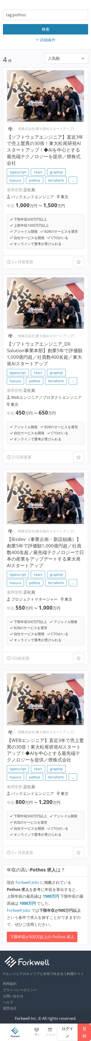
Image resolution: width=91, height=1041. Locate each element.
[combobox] (45, 15)
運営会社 (10, 1008)
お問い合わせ (13, 996)
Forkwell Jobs (27, 882)
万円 (51, 896)
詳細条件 (48, 40)
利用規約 (10, 983)
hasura (15, 180)
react (38, 172)
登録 (84, 1032)
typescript (18, 172)
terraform (56, 180)
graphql (56, 172)
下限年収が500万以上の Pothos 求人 (42, 936)
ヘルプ (8, 1002)
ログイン (67, 1032)
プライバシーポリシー (20, 990)
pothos (34, 180)
